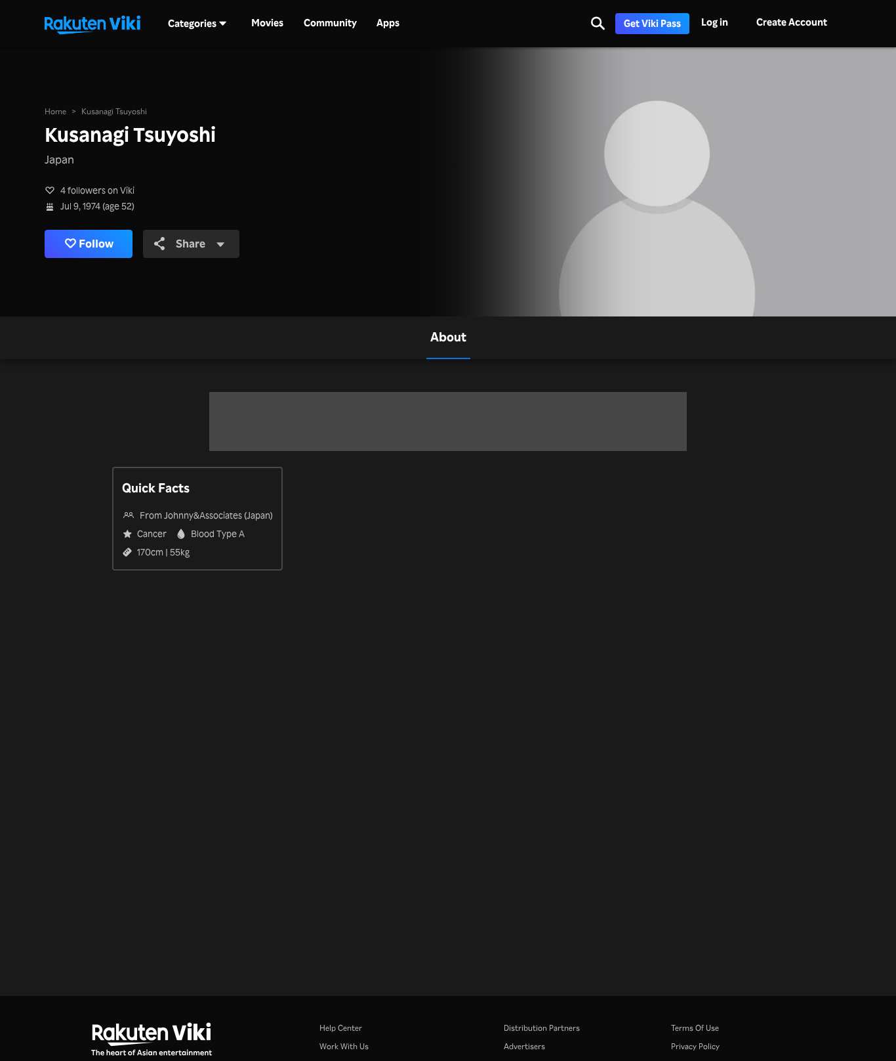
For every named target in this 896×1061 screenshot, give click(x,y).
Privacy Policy (695, 1046)
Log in (714, 22)
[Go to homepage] (92, 23)
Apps (388, 23)
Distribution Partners (542, 1027)
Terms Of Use (695, 1027)
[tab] (448, 337)
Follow (96, 243)
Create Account (791, 22)
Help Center (340, 1027)
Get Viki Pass (652, 23)
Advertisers (524, 1046)
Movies (267, 23)
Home (55, 111)
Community (330, 23)
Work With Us (344, 1046)
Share (190, 243)
